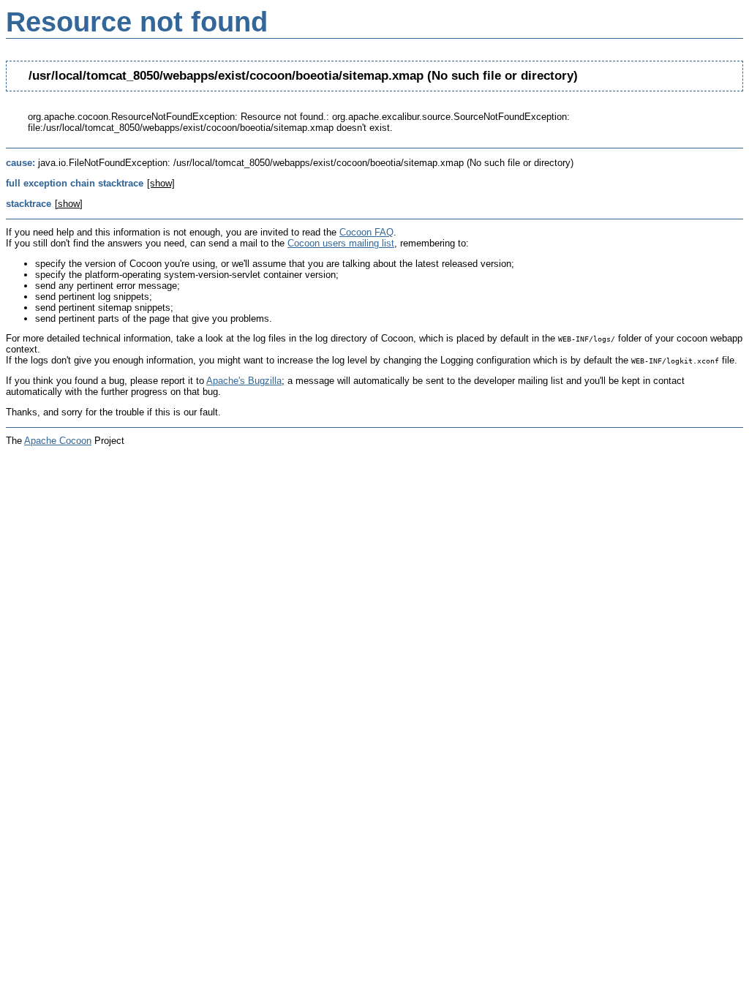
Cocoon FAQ (366, 232)
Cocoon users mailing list (340, 243)
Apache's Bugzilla (244, 380)
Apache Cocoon (57, 440)
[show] (161, 183)
